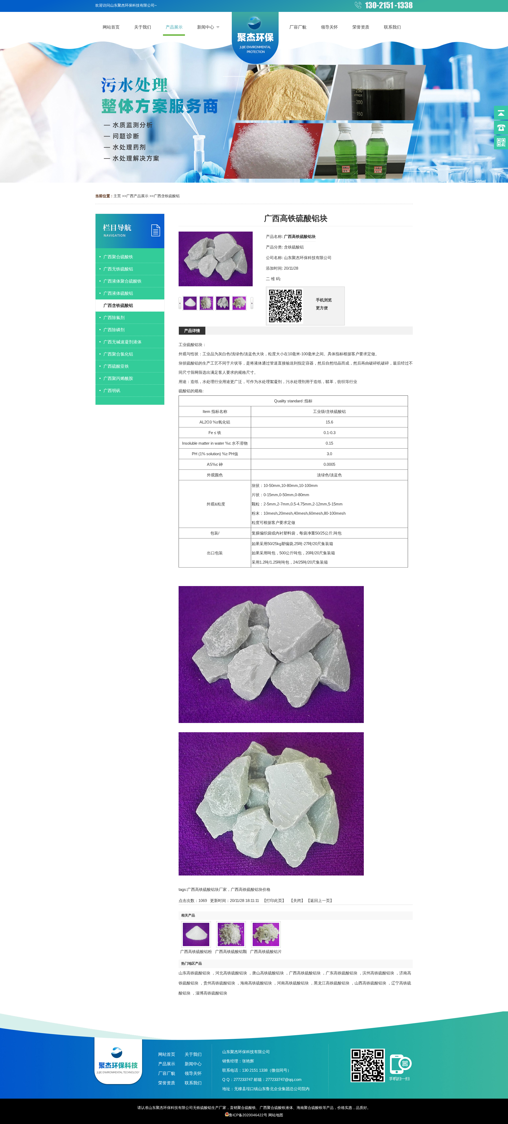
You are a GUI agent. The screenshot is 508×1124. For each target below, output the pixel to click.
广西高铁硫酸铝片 (266, 951)
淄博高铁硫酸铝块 (211, 993)
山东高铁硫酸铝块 (194, 973)
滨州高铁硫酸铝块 (378, 973)
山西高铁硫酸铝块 (370, 983)
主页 (117, 196)
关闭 (297, 900)
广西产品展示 (137, 196)
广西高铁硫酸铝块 (305, 973)
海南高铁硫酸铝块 (256, 983)
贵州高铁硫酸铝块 (219, 983)
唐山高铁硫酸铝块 (268, 973)
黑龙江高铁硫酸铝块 (332, 983)
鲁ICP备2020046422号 (248, 1115)
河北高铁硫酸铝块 (231, 973)
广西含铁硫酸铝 (167, 196)
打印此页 (274, 900)
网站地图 (275, 1115)
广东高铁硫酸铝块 (341, 973)
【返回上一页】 (320, 900)
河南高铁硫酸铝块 (293, 983)
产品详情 (192, 330)
